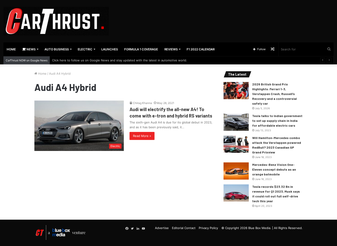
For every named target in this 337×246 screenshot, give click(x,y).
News (31, 49)
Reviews (171, 49)
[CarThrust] (56, 21)
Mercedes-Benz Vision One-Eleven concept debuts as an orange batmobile (274, 169)
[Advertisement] (224, 15)
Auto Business (56, 49)
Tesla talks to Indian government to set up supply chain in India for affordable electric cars (277, 120)
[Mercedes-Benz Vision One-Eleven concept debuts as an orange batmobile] (236, 171)
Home (11, 49)
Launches (109, 49)
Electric (85, 49)
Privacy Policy (208, 228)
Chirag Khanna (142, 103)
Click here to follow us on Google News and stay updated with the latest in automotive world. (119, 60)
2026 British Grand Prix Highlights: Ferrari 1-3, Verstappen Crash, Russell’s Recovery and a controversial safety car (274, 93)
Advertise (162, 228)
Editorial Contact (184, 228)
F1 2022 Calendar (201, 49)
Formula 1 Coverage (141, 49)
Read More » (142, 136)
